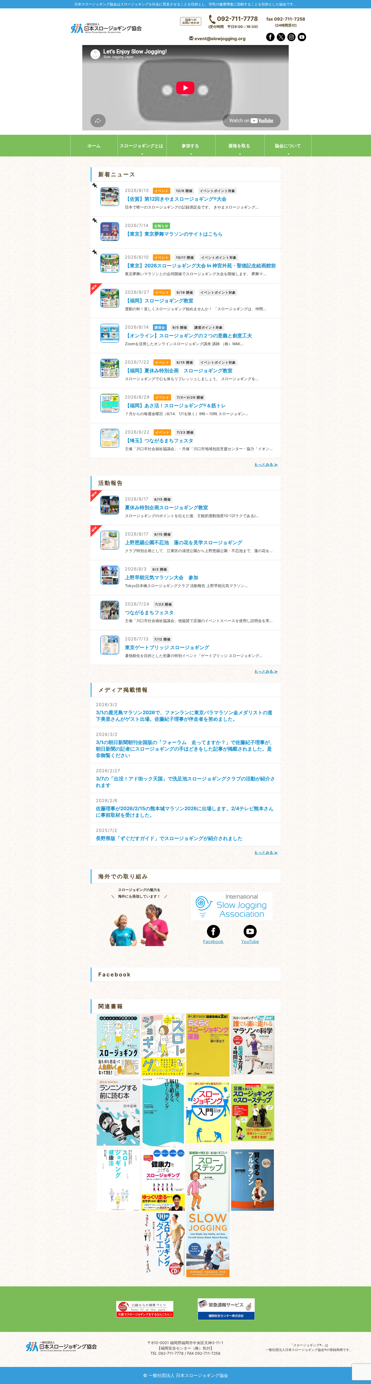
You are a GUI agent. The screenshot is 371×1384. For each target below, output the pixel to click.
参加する (190, 145)
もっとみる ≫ (266, 464)
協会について (288, 145)
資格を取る (239, 145)
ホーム (93, 145)
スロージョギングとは (141, 145)
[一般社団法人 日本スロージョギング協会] (106, 28)
